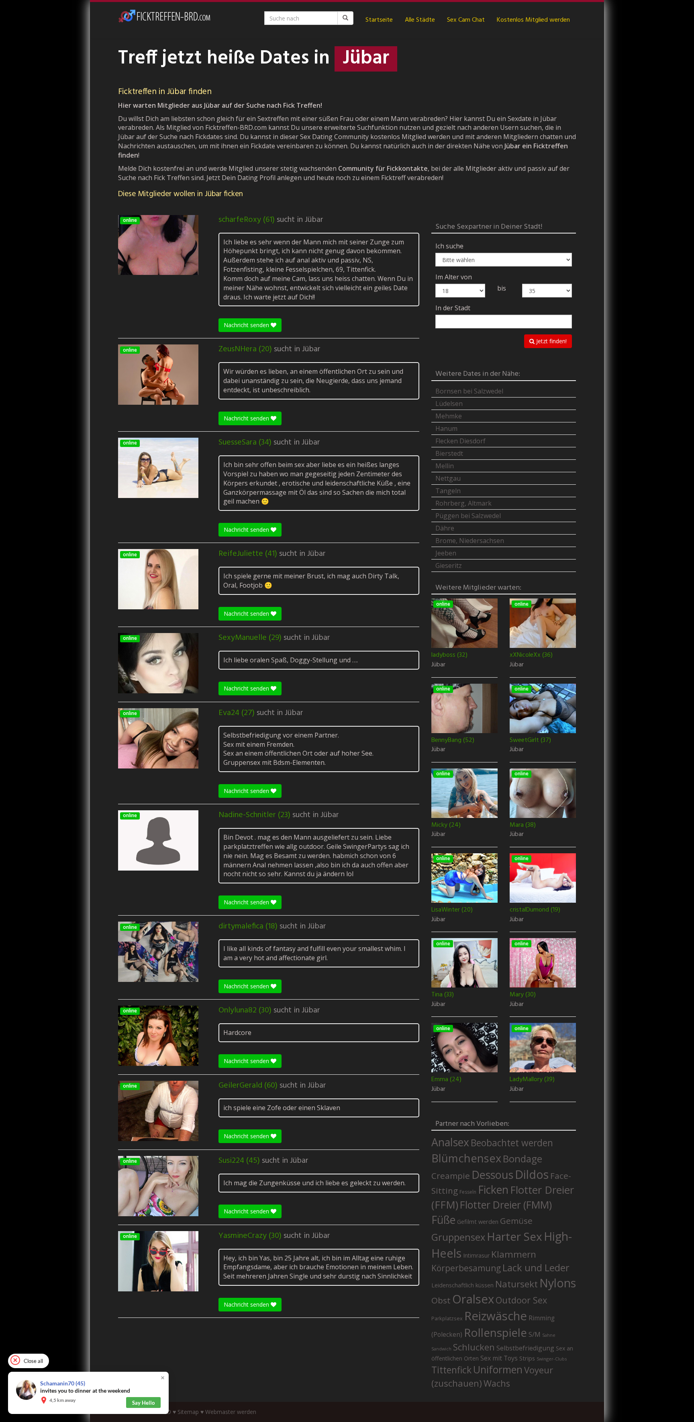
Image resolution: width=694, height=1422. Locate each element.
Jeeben (445, 553)
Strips (527, 1358)
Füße (443, 1220)
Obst (441, 1300)
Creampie (450, 1175)
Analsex (450, 1142)
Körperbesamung (466, 1268)
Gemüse (516, 1220)
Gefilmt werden (477, 1221)
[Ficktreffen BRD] (164, 20)
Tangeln (448, 490)
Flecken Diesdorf (460, 440)
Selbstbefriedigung (525, 1348)
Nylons (557, 1283)
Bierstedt (449, 453)
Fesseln (467, 1191)
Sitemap (188, 1412)
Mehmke (448, 416)
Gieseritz (448, 565)
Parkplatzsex (447, 1318)
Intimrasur (476, 1255)
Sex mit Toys (499, 1358)
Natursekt (516, 1284)
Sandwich (441, 1349)
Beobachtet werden (512, 1143)
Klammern (513, 1254)
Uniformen (498, 1369)
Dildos (532, 1174)
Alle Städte (420, 20)
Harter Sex (514, 1236)
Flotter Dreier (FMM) (506, 1204)
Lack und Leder (535, 1267)
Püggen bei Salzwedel (468, 515)
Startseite (379, 20)
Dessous (492, 1174)
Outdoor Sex (521, 1300)
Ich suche (449, 246)
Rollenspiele (495, 1332)
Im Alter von (453, 277)
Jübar (314, 220)
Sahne (548, 1335)
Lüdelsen (449, 403)
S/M (535, 1334)
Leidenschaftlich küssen (462, 1285)
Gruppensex (458, 1237)
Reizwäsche (495, 1316)
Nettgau (448, 478)
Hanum (446, 428)
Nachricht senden (247, 325)
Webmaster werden (230, 1412)
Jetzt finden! (551, 341)
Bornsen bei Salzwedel (469, 391)
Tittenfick (451, 1370)
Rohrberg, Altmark (463, 503)
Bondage (522, 1158)
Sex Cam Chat (466, 20)
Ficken (493, 1189)
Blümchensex (466, 1158)
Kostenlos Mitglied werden (533, 20)
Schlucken (474, 1347)
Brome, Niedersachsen (469, 540)
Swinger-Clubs (552, 1359)
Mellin (444, 465)
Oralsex (473, 1299)
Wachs (497, 1383)
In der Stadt (452, 307)
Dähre (444, 528)
